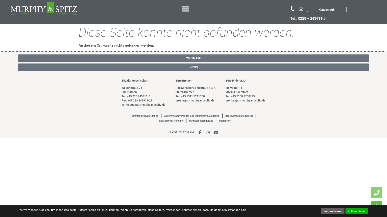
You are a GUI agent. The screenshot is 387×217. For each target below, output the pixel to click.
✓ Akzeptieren (356, 211)
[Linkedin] (216, 132)
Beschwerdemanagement (239, 116)
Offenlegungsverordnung (144, 116)
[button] (185, 9)
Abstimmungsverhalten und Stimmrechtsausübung (192, 116)
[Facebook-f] (200, 132)
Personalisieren (332, 211)
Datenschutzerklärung (201, 120)
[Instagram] (208, 132)
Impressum (225, 120)
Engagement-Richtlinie (171, 120)
